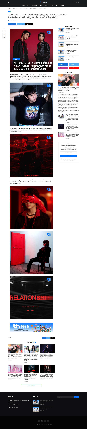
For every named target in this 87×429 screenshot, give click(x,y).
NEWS (28, 5)
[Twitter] (4, 34)
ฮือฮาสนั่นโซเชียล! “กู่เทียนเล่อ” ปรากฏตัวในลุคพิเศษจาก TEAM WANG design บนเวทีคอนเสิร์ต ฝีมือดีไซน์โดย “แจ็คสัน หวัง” (46, 356)
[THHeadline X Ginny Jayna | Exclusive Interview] (61, 52)
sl (59, 92)
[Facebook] (4, 31)
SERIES (40, 5)
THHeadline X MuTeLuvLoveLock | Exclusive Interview (72, 44)
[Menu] (8, 2)
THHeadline (48, 424)
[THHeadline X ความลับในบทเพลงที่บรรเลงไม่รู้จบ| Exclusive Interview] (61, 30)
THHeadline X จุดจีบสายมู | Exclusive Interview (71, 57)
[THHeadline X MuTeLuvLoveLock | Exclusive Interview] (61, 44)
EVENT (51, 5)
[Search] (78, 2)
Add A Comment (31, 385)
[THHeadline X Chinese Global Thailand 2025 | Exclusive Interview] (61, 37)
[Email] (4, 37)
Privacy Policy (68, 160)
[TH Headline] (43, 2)
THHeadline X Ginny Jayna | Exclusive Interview (71, 51)
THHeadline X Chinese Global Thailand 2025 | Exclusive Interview (72, 37)
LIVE (56, 5)
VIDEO (46, 5)
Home (23, 5)
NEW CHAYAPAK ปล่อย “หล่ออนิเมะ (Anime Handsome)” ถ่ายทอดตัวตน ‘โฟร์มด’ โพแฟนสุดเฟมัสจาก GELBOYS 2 (15, 357)
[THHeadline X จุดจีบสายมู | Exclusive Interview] (61, 58)
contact (62, 5)
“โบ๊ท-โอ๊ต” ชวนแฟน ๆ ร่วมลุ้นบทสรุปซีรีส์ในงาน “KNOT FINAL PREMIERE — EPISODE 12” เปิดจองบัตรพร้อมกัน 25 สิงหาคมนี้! (47, 376)
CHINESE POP (34, 5)
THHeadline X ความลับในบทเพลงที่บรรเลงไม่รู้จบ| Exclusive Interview (72, 30)
